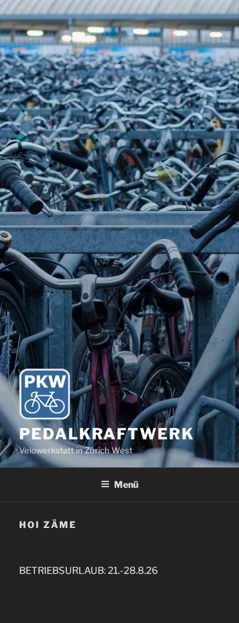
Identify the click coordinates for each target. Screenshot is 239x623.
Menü (126, 484)
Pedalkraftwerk (106, 434)
